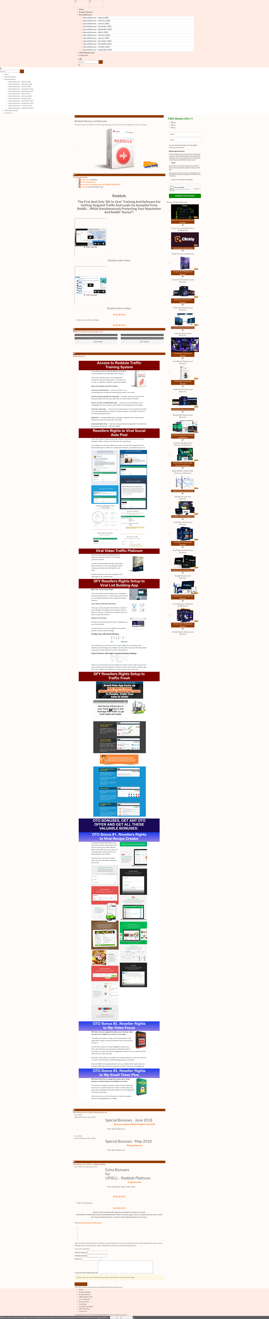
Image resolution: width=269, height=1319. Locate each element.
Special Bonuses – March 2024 (95, 32)
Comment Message (86, 1273)
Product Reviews (86, 12)
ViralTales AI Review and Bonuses (183, 551)
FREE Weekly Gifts (87, 52)
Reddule (119, 195)
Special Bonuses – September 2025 (97, 29)
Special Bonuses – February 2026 (96, 20)
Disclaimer (83, 1304)
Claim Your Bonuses (84, 1203)
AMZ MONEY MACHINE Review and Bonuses (182, 472)
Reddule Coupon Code (119, 1243)
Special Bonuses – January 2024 (96, 38)
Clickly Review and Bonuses (182, 254)
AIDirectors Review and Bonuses (183, 308)
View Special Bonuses (116, 1129)
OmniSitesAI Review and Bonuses (183, 362)
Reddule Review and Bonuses (91, 121)
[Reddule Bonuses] (119, 732)
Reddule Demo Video (135, 1243)
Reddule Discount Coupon (152, 1243)
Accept (113, 1317)
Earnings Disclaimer (86, 1306)
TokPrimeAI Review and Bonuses (183, 390)
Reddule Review (80, 1245)
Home (81, 9)
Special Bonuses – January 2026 (96, 23)
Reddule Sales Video (94, 1245)
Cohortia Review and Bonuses (182, 334)
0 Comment (142, 125)
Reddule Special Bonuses (111, 1245)
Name (81, 1252)
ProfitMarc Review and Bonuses (182, 523)
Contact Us (83, 55)
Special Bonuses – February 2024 (96, 35)
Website (78, 1259)
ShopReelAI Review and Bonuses (183, 416)
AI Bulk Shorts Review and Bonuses (182, 633)
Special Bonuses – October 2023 (96, 47)
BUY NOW (98, 342)
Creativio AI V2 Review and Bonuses (183, 280)
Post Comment (81, 1284)
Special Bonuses (85, 14)
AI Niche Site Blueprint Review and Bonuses (182, 444)
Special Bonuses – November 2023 (97, 44)
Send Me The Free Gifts (185, 196)
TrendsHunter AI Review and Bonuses (182, 605)
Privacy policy (127, 1317)
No (119, 1317)
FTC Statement (84, 1299)
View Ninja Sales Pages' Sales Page (121, 1187)
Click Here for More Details (87, 320)
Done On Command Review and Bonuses (182, 229)
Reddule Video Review (128, 1245)
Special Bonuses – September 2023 (97, 50)
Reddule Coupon (104, 1243)
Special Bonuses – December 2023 (97, 41)
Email (81, 1256)
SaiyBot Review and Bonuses (183, 497)
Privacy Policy (84, 1302)
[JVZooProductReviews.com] (89, 4)
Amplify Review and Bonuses (183, 577)
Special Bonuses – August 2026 (96, 17)
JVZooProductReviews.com (103, 1315)
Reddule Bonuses (91, 1243)
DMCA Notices (84, 1309)
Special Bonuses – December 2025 (97, 26)
